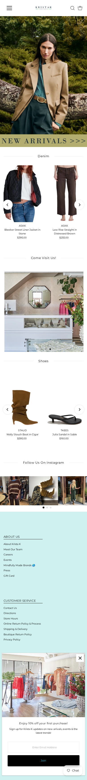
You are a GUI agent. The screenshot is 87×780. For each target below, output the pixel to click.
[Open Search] (72, 8)
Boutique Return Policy (18, 634)
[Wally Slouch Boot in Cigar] (22, 398)
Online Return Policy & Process (22, 623)
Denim (43, 156)
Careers (8, 554)
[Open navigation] (13, 8)
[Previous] (8, 205)
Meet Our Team (13, 549)
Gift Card (9, 575)
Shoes (43, 361)
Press (7, 570)
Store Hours (11, 618)
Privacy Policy (12, 639)
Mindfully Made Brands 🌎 (19, 565)
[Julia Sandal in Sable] (64, 398)
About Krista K (12, 544)
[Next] (79, 205)
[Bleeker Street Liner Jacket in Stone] (22, 193)
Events (8, 559)
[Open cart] (80, 8)
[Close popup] (80, 658)
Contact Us (10, 608)
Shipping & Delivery (15, 629)
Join (43, 760)
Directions (10, 613)
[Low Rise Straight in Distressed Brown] (64, 193)
